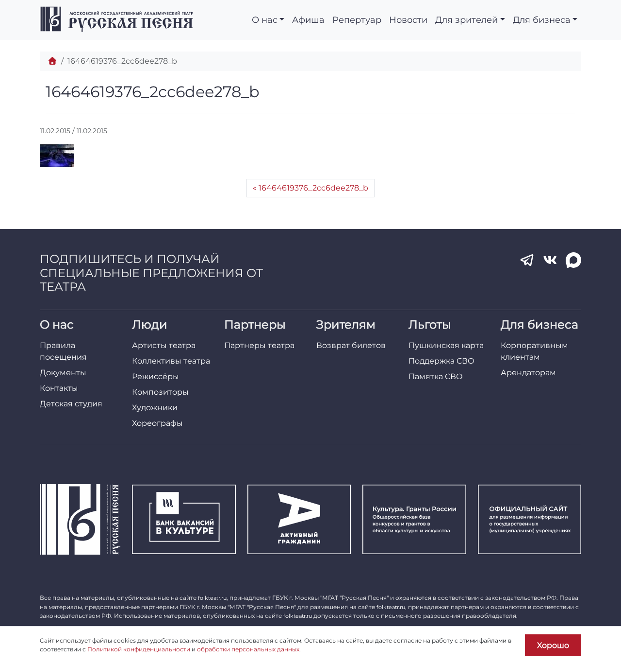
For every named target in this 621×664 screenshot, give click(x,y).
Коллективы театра (171, 361)
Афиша (308, 20)
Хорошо (553, 645)
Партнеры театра (259, 345)
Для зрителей (466, 20)
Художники (155, 407)
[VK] (550, 260)
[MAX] (573, 260)
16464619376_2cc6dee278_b (313, 187)
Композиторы (160, 392)
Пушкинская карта (446, 345)
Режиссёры (155, 376)
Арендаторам (528, 372)
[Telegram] (527, 260)
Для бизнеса (542, 20)
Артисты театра (164, 345)
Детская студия (71, 403)
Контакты (59, 388)
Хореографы (157, 423)
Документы (63, 372)
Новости (408, 20)
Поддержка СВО (441, 361)
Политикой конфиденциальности (138, 649)
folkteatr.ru (212, 597)
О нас (265, 20)
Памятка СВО (436, 376)
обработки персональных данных (248, 649)
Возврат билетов (351, 345)
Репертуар (356, 20)
